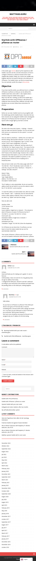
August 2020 (5, 496)
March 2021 (5, 480)
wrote (13, 71)
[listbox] (26, 559)
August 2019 (5, 502)
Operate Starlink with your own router (12, 404)
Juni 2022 (4, 457)
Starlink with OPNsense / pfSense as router (13, 401)
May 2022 (4, 460)
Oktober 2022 (5, 446)
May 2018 (4, 510)
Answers (5, 289)
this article (26, 82)
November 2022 (6, 443)
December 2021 (6, 474)
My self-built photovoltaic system (11, 410)
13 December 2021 (7, 47)
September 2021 (6, 477)
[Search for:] (18, 28)
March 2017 (5, 533)
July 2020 (4, 499)
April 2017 (4, 530)
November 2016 (6, 544)
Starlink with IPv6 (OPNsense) (10, 398)
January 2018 (5, 513)
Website (4, 369)
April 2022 (4, 463)
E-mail (3, 364)
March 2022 (5, 465)
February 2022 (5, 468)
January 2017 (5, 539)
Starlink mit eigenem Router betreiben (17, 423)
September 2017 (6, 522)
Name (3, 360)
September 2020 (6, 494)
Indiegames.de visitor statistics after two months (15, 407)
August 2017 (5, 525)
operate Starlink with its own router (16, 435)
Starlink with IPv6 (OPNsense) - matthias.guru (17, 336)
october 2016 (5, 547)
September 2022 (6, 449)
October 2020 (5, 491)
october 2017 (5, 519)
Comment (4, 347)
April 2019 (4, 505)
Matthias (17, 47)
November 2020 (6, 488)
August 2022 (5, 451)
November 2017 (6, 516)
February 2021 (5, 482)
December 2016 (6, 542)
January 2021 (5, 485)
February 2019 (5, 508)
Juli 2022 (4, 454)
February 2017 (5, 536)
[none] (26, 559)
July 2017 (4, 527)
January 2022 (5, 471)
